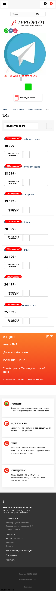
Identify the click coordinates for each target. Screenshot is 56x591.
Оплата (9, 546)
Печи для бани (18, 109)
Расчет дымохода (27, 98)
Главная (5, 109)
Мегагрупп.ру (28, 587)
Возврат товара (13, 529)
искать (42, 14)
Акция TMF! (10, 344)
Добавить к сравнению (50, 154)
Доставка (10, 542)
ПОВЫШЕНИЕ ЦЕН (15, 360)
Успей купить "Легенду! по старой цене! (24, 370)
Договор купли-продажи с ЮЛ (19, 526)
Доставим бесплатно (16, 352)
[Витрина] (49, 126)
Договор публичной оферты (18, 522)
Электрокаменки (35, 109)
